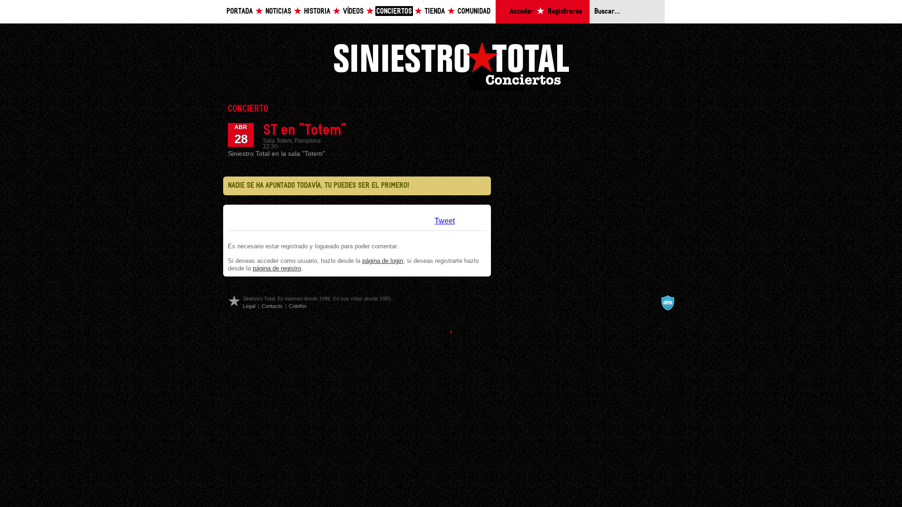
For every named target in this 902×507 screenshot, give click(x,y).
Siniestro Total (451, 65)
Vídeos (353, 11)
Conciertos (394, 11)
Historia (317, 11)
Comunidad (474, 11)
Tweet (445, 221)
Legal (249, 306)
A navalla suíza (667, 302)
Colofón (297, 306)
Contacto (272, 306)
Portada (239, 11)
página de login (382, 260)
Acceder (521, 11)
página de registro (277, 268)
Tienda (435, 11)
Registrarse (565, 11)
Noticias (278, 11)
